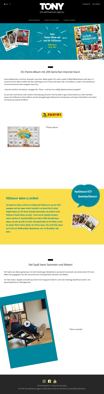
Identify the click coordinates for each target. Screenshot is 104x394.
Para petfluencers (51, 20)
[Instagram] (44, 381)
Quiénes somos (69, 20)
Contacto (86, 4)
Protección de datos (36, 348)
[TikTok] (60, 381)
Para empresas (34, 20)
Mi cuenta (96, 4)
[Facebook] (49, 381)
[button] (27, 324)
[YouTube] (54, 381)
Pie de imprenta (43, 385)
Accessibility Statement (76, 388)
